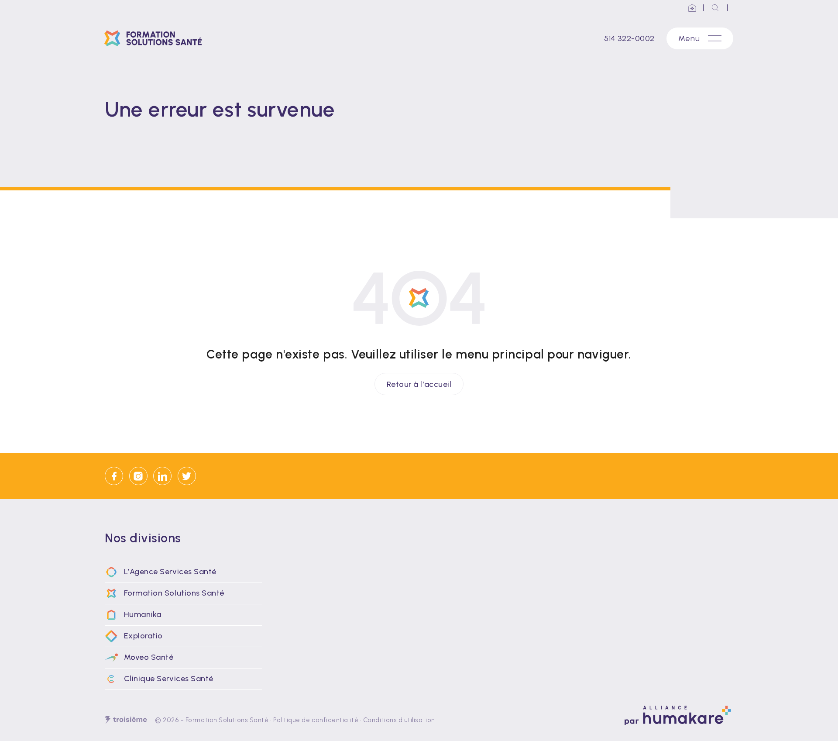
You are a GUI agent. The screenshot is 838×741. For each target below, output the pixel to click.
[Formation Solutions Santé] (156, 38)
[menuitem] (183, 572)
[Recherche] (715, 8)
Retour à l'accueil (419, 384)
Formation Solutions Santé (227, 720)
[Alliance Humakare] (692, 8)
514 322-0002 (629, 38)
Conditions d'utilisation (399, 720)
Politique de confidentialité (315, 720)
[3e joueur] (126, 720)
